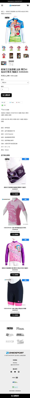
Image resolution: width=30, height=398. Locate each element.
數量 (2, 86)
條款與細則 (12, 390)
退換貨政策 (18, 390)
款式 (2, 79)
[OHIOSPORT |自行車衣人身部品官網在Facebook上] (11, 372)
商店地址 (15, 362)
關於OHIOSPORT (15, 364)
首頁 (2, 11)
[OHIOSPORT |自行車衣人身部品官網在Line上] (19, 372)
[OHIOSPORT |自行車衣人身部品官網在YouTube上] (15, 372)
